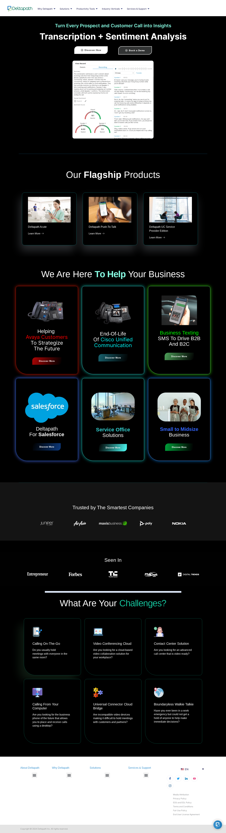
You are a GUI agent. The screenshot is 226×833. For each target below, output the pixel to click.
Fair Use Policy (180, 810)
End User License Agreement (186, 814)
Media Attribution (181, 794)
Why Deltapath (45, 8)
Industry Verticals (111, 8)
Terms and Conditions (183, 806)
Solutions (64, 8)
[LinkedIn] (186, 778)
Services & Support (137, 8)
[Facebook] (170, 778)
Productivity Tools (85, 8)
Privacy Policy (179, 798)
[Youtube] (194, 778)
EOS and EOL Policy (182, 802)
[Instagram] (170, 785)
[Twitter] (178, 778)
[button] (34, 775)
